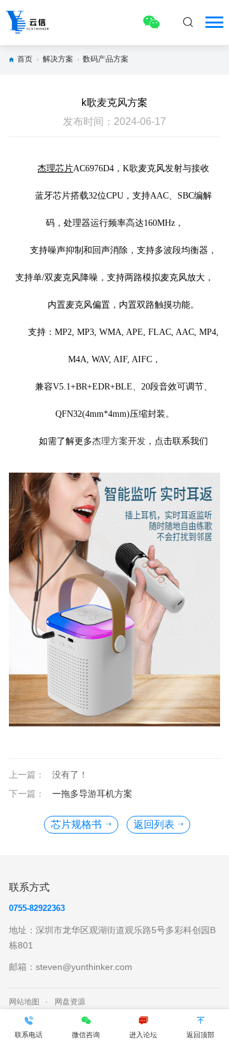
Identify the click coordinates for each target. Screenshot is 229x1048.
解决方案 (58, 59)
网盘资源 (70, 1001)
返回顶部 (200, 1034)
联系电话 (29, 1034)
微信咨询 (86, 1034)
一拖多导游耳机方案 (92, 794)
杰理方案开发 (119, 441)
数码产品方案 (105, 59)
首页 (24, 59)
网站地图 (24, 1001)
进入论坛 (143, 1034)
